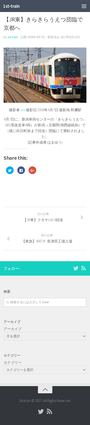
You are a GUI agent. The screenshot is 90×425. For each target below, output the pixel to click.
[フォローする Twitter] (76, 268)
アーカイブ (13, 329)
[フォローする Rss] (83, 268)
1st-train (11, 6)
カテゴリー (13, 362)
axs (22, 110)
